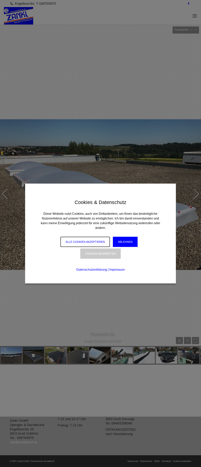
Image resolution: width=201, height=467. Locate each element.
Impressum (117, 269)
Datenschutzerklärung (91, 269)
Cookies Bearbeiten (100, 253)
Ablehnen (125, 241)
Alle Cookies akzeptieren (85, 241)
